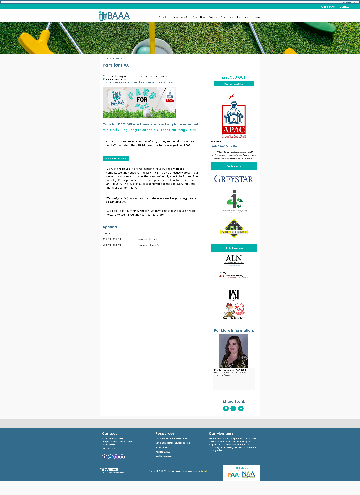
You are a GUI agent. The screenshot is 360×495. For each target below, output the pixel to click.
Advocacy (227, 17)
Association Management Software (112, 472)
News (257, 17)
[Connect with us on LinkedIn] (110, 456)
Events (213, 17)
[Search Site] (356, 6)
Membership (181, 17)
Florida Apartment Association (171, 438)
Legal (204, 470)
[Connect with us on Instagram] (116, 456)
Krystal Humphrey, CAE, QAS (230, 370)
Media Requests (163, 456)
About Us (164, 17)
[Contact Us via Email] (122, 456)
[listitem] (324, 6)
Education (199, 17)
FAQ (168, 451)
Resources (243, 17)
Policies (159, 451)
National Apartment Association (172, 442)
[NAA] (249, 474)
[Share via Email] (226, 408)
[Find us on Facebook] (104, 456)
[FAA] (234, 474)
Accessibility (162, 447)
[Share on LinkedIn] (241, 408)
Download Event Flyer (234, 84)
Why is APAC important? (116, 158)
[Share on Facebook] (233, 408)
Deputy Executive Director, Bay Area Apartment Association (230, 373)
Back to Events (113, 58)
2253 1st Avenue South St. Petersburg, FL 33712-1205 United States (139, 82)
